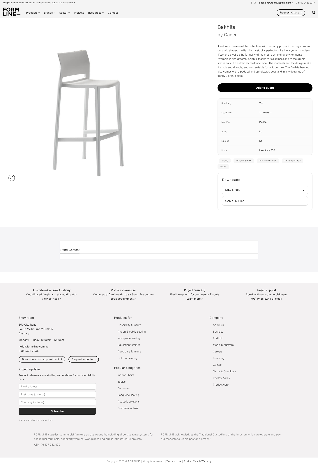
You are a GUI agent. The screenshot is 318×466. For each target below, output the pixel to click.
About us (218, 324)
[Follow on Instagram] (255, 3)
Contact (113, 12)
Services (218, 331)
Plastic (262, 122)
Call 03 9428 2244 (305, 2)
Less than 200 (267, 150)
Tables (122, 381)
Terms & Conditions (224, 371)
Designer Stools (293, 160)
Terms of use (173, 461)
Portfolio (218, 338)
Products (32, 12)
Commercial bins (128, 408)
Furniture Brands (267, 160)
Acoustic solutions (128, 401)
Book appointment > (123, 298)
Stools (225, 160)
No (260, 131)
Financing (219, 358)
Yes (261, 103)
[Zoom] (11, 178)
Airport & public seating (132, 331)
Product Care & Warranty (197, 461)
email (278, 298)
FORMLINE (134, 461)
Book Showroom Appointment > (276, 2)
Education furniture (129, 344)
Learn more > (194, 298)
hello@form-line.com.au (34, 346)
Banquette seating (128, 394)
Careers (217, 351)
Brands (48, 12)
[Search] (313, 13)
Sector (63, 12)
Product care (221, 384)
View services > (51, 298)
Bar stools (124, 388)
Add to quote (265, 87)
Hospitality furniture (129, 324)
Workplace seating (129, 338)
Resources (94, 12)
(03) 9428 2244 (261, 298)
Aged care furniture (129, 351)
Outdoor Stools (243, 160)
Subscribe (57, 411)
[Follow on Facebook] (251, 3)
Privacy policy (221, 377)
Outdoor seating (127, 358)
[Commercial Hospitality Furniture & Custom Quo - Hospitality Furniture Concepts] (12, 12)
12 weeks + (265, 112)
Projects (79, 12)
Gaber (230, 34)
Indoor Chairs (126, 375)
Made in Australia (223, 344)
